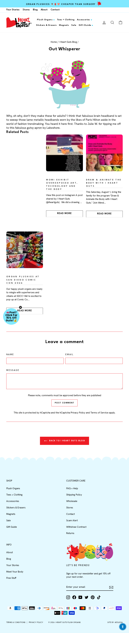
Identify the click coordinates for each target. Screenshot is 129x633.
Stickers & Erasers (46, 25)
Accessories (83, 20)
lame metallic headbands (43, 119)
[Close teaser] (20, 307)
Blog (35, 10)
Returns (70, 533)
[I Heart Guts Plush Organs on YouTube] (80, 597)
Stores (26, 10)
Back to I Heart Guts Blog (66, 441)
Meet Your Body (14, 571)
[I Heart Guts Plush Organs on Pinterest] (93, 597)
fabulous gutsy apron (28, 127)
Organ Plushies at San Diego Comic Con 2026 (22, 280)
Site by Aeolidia (115, 622)
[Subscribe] (111, 587)
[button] (11, 316)
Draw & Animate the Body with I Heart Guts (104, 183)
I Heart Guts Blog (68, 42)
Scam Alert (72, 520)
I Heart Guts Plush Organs (68, 622)
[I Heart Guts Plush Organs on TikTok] (99, 597)
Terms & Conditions (15, 622)
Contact (55, 10)
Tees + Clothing (66, 20)
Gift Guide (85, 25)
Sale (73, 25)
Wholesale (71, 501)
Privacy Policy (78, 412)
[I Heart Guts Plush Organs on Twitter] (86, 597)
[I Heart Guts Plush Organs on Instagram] (68, 597)
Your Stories (13, 10)
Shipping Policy (74, 494)
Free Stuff (11, 578)
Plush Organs (45, 20)
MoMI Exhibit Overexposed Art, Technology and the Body (62, 184)
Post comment (64, 403)
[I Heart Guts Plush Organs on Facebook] (74, 597)
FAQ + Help (72, 488)
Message (12, 370)
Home (54, 42)
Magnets (64, 25)
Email (69, 354)
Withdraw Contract (76, 526)
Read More (64, 213)
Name (10, 354)
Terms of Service (99, 412)
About (44, 10)
